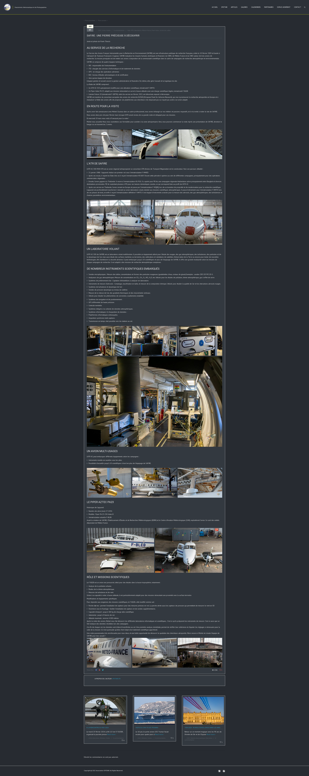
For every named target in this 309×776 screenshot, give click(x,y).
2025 (99, 30)
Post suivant (102, 20)
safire (169, 30)
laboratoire (137, 30)
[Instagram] (224, 771)
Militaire (102, 738)
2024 (90, 738)
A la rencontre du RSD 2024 (97, 727)
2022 (139, 738)
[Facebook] (219, 771)
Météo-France (146, 30)
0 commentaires (119, 30)
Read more (111, 734)
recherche (163, 30)
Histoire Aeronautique (198, 738)
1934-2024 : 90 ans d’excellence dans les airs (202, 727)
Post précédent (90, 20)
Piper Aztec (155, 30)
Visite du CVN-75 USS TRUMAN (147, 727)
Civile (104, 30)
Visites (108, 30)
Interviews (95, 738)
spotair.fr (116, 679)
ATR (132, 30)
